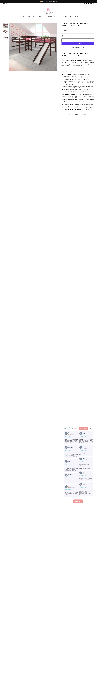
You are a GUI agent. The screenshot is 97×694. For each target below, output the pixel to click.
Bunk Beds (31, 16)
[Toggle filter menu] (90, 428)
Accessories (74, 16)
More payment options (78, 47)
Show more (78, 501)
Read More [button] (70, 442)
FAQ (4, 3)
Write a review (83, 428)
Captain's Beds (52, 16)
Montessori (64, 16)
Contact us (8, 3)
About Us (14, 3)
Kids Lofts (41, 16)
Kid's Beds (21, 16)
